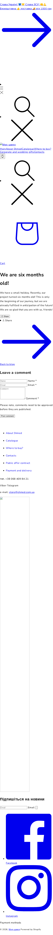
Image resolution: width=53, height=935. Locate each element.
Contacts (11, 455)
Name (32, 381)
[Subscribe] (36, 807)
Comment (32, 398)
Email (32, 385)
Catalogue (12, 440)
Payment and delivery (19, 470)
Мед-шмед (14, 929)
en (2, 155)
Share (6, 316)
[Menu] (1, 88)
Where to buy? (14, 448)
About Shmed (14, 433)
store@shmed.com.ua (21, 492)
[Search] (26, 119)
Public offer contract (18, 463)
